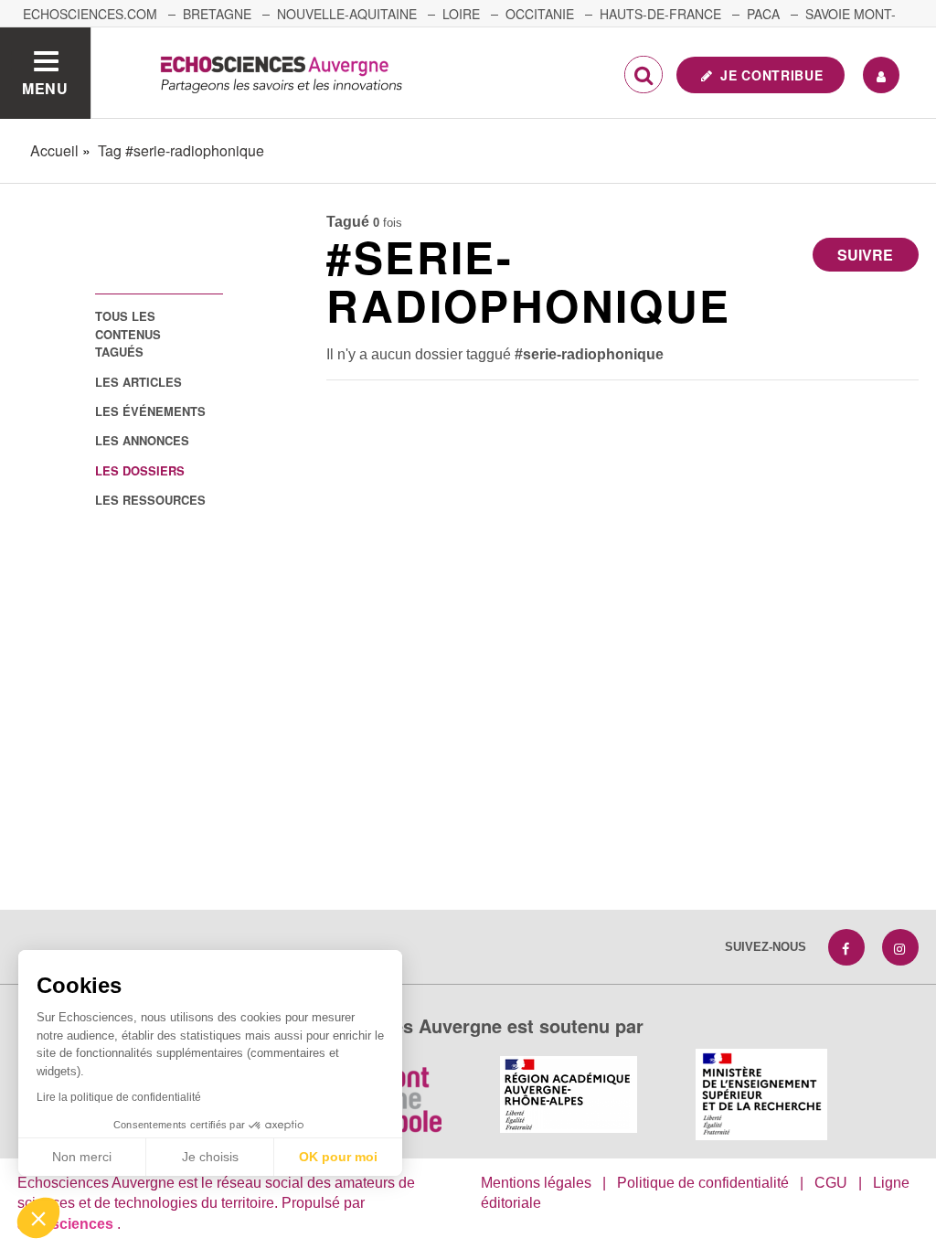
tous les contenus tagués (128, 333)
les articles (138, 381)
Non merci (82, 1156)
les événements (150, 411)
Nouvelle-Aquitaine (347, 14)
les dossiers (140, 470)
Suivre (865, 254)
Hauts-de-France (660, 14)
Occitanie (539, 14)
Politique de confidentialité (703, 1182)
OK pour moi (338, 1156)
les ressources (150, 499)
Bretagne (217, 14)
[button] (38, 1218)
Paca (763, 14)
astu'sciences (67, 1224)
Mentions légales (536, 1182)
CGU (830, 1182)
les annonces (142, 440)
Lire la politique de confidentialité (119, 1097)
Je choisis (210, 1156)
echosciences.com (90, 14)
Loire (461, 14)
